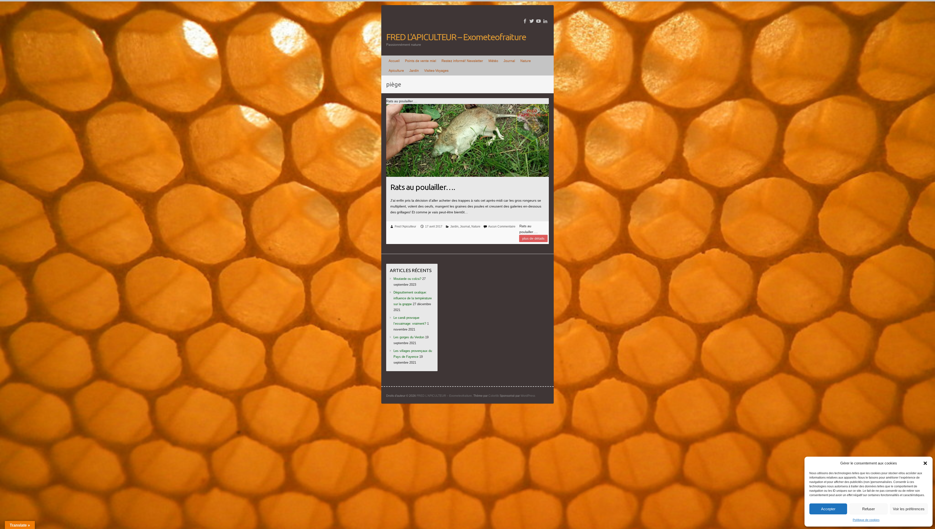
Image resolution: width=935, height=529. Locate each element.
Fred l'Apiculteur (405, 226)
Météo (493, 61)
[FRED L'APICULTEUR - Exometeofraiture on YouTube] (538, 21)
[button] (925, 463)
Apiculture (396, 70)
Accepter (828, 509)
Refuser (868, 509)
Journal (509, 61)
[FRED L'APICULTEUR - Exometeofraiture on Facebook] (525, 21)
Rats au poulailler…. (422, 187)
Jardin (414, 70)
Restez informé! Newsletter (462, 61)
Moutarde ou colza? (407, 279)
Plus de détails (533, 238)
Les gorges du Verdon (408, 337)
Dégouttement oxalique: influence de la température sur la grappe (412, 298)
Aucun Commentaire (501, 226)
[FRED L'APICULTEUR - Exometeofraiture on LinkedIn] (545, 21)
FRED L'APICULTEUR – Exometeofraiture (456, 37)
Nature (525, 61)
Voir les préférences (909, 509)
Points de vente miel (420, 61)
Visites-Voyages (436, 70)
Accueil (394, 61)
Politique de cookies (866, 520)
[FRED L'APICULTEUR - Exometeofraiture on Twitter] (531, 21)
